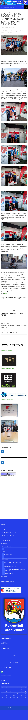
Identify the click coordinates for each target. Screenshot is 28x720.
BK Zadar (11, 27)
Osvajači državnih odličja (7, 581)
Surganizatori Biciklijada (10, 566)
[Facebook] (2, 451)
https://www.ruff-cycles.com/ (6, 350)
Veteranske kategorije (8, 535)
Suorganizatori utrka (7, 546)
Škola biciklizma (6, 540)
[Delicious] (2, 462)
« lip (2, 701)
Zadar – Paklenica (9, 573)
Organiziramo (4, 543)
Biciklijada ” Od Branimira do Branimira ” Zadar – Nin (15, 570)
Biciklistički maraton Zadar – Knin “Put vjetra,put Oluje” (13, 563)
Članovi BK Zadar (5, 527)
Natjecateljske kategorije (9, 532)
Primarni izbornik (26, 7)
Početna (3, 524)
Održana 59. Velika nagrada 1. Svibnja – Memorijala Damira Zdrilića (14, 325)
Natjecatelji (4, 529)
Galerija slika (4, 576)
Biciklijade (5, 559)
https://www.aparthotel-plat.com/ (7, 368)
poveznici (6, 293)
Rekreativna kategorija (8, 537)
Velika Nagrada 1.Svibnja (10, 557)
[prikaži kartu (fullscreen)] (2, 671)
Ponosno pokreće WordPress (7, 707)
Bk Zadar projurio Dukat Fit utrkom (9, 331)
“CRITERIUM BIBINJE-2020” (9, 548)
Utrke (3, 551)
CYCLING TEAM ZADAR (8, 7)
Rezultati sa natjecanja (7, 579)
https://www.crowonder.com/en (7, 399)
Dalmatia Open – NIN (8, 554)
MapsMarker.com (8, 675)
